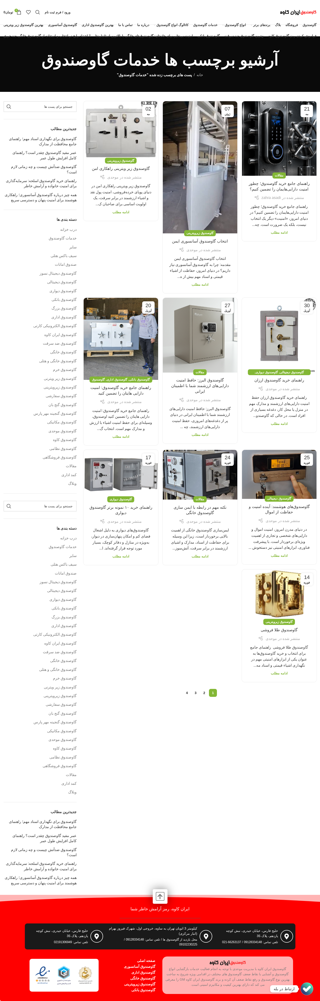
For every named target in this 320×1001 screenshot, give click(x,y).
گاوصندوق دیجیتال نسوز (58, 273)
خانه (200, 75)
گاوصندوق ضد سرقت (60, 343)
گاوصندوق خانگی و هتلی (58, 361)
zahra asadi (271, 198)
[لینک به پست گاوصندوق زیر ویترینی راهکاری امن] (121, 131)
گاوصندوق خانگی (63, 352)
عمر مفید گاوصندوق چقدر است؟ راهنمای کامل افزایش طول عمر (44, 155)
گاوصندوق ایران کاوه (60, 335)
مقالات (279, 175)
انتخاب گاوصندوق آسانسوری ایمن (200, 241)
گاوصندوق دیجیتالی (292, 372)
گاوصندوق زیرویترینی (199, 233)
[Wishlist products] (28, 12)
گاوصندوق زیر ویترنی (60, 379)
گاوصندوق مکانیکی (62, 422)
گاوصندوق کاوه (65, 440)
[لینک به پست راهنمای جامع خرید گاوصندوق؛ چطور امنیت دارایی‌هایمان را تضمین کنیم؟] (279, 138)
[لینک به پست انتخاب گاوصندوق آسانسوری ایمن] (200, 167)
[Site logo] (298, 12)
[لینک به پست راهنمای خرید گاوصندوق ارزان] (279, 335)
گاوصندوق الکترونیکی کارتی (55, 326)
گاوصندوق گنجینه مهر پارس (55, 413)
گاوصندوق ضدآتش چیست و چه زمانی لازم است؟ (44, 169)
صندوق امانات (66, 264)
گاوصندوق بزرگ (64, 308)
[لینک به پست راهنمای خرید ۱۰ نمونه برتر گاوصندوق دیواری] (121, 475)
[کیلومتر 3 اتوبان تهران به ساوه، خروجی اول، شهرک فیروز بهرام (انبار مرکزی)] (206, 936)
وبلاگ (72, 484)
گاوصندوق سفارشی (61, 396)
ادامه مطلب (279, 232)
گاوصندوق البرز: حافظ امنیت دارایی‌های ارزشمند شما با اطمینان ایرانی (200, 386)
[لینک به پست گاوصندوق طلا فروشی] (279, 596)
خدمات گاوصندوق (63, 238)
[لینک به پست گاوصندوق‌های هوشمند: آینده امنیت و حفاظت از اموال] (279, 474)
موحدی (192, 250)
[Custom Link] (307, 988)
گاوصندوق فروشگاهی (60, 457)
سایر (73, 247)
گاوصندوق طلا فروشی (279, 630)
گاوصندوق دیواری (267, 372)
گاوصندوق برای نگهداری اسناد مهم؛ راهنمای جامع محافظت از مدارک (43, 141)
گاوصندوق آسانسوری (139, 966)
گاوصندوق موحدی (62, 431)
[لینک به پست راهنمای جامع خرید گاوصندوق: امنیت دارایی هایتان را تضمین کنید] (121, 339)
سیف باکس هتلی (64, 256)
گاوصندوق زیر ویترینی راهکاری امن (121, 168)
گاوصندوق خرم (65, 370)
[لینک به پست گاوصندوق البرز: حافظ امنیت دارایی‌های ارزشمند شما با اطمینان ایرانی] (200, 335)
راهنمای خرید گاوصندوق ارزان (279, 380)
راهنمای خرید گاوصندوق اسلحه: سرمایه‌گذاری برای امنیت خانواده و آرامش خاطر (41, 183)
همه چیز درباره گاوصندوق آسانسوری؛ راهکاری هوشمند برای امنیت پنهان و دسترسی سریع (41, 197)
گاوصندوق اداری (117, 379)
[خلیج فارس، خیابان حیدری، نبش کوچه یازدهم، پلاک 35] (286, 936)
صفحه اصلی (146, 961)
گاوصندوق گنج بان (62, 405)
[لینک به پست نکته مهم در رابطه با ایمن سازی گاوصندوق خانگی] (200, 475)
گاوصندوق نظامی (63, 449)
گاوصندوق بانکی (139, 379)
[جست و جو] (37, 12)
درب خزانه (68, 230)
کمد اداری (69, 475)
